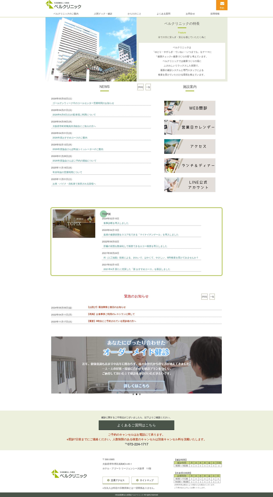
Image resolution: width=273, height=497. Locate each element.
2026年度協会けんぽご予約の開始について (74, 160)
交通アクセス (118, 480)
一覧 (148, 87)
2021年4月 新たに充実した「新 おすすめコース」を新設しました (137, 269)
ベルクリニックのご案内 (65, 13)
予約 (222, 8)
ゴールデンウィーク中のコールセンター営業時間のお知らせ (83, 103)
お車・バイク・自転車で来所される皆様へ (74, 183)
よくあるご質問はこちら (136, 424)
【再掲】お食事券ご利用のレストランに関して (111, 314)
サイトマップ (147, 480)
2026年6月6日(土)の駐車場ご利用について (74, 114)
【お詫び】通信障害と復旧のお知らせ (106, 307)
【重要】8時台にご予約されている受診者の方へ (111, 321)
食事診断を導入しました (116, 223)
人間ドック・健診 (103, 13)
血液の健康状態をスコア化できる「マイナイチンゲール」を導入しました (141, 234)
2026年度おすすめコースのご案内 (70, 137)
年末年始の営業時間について (67, 172)
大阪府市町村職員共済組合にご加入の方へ (74, 126)
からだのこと (134, 13)
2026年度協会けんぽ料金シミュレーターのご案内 (78, 149)
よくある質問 (163, 13)
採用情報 (215, 13)
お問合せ (190, 13)
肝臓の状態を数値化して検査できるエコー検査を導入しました (135, 246)
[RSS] (140, 87)
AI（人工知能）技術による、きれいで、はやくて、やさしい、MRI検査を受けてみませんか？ (151, 257)
